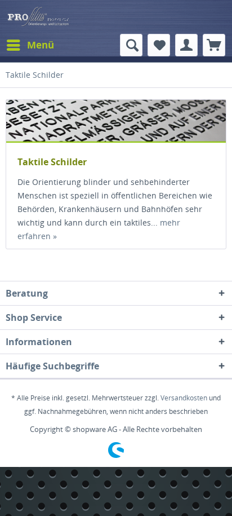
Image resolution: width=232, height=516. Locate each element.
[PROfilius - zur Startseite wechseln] (116, 17)
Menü (40, 44)
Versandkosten (183, 398)
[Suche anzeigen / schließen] (131, 45)
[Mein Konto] (186, 45)
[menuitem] (30, 45)
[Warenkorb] (214, 45)
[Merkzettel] (159, 45)
